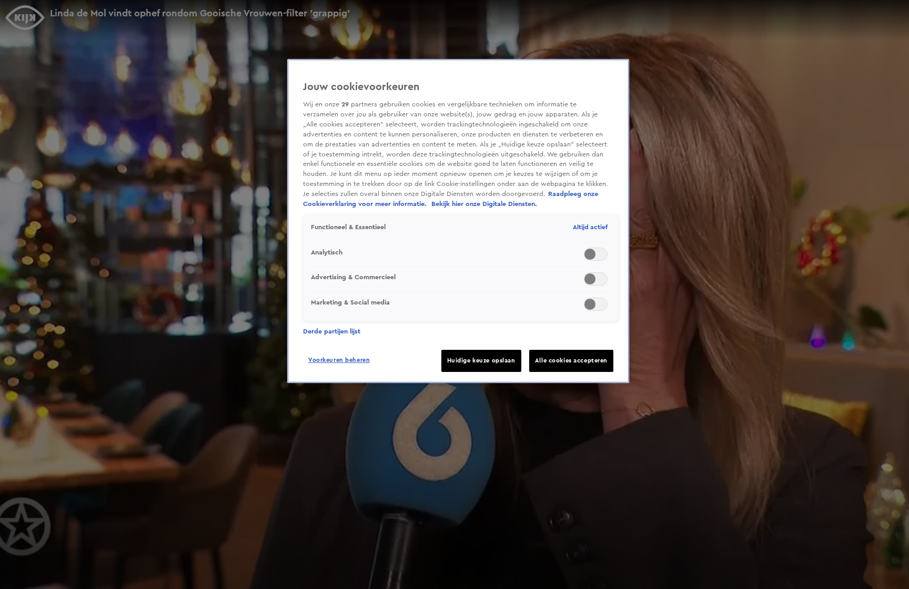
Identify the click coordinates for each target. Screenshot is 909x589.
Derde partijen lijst (331, 331)
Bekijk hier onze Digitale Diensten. (484, 204)
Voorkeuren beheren (339, 360)
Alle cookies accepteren (571, 361)
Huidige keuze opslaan (481, 361)
